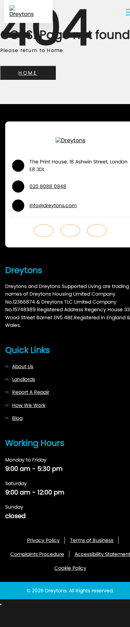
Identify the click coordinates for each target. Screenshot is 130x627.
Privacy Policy (43, 540)
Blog (17, 418)
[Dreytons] (28, 11)
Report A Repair (30, 392)
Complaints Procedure (37, 554)
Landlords (23, 379)
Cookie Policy (70, 568)
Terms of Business (91, 540)
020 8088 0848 (47, 186)
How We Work (28, 405)
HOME (27, 72)
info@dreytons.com (53, 205)
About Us (22, 366)
